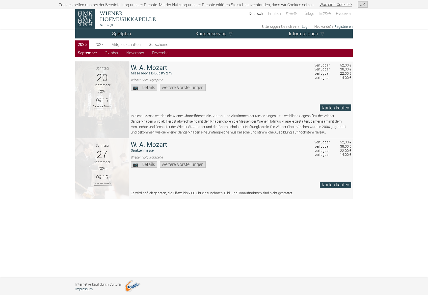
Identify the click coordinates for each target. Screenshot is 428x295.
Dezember (161, 52)
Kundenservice (210, 33)
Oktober (111, 52)
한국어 (292, 13)
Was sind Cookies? (336, 4)
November (135, 52)
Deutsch (256, 13)
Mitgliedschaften (126, 44)
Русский (343, 13)
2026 (82, 44)
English (274, 13)
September (87, 52)
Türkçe (308, 13)
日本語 (325, 13)
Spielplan (121, 33)
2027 (99, 44)
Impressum (84, 289)
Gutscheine (158, 44)
